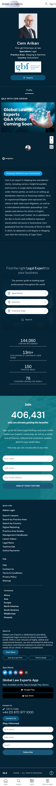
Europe (7, 602)
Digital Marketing (11, 527)
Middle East (10, 613)
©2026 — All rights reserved (27, 773)
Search (28, 319)
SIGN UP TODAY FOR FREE (28, 486)
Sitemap (7, 580)
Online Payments (11, 550)
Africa (7, 595)
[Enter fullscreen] (51, 147)
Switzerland (28, 57)
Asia (6, 599)
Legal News (8, 542)
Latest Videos (9, 539)
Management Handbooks (15, 535)
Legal (28, 51)
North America (11, 606)
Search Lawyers (10, 515)
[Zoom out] (51, 142)
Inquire (29, 77)
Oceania (8, 617)
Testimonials (9, 546)
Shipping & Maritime (28, 54)
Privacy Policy (10, 576)
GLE (5, 773)
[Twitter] (5, 672)
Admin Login (9, 510)
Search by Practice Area (15, 519)
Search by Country (12, 523)
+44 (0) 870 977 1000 (18, 712)
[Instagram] (26, 672)
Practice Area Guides (13, 531)
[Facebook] (15, 672)
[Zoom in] (51, 138)
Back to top (51, 773)
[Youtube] (21, 672)
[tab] (23, 173)
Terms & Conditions (12, 573)
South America (11, 610)
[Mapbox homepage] (8, 158)
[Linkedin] (10, 672)
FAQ (5, 565)
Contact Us (8, 569)
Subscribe (28, 752)
